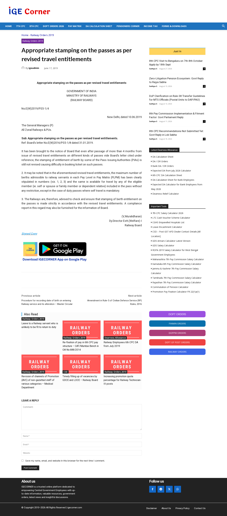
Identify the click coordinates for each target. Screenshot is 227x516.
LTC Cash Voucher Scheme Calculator (171, 217)
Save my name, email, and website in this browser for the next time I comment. (65, 460)
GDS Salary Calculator (163, 245)
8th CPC (34, 26)
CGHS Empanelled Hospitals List (168, 222)
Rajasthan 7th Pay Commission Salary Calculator (176, 282)
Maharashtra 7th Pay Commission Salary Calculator (178, 259)
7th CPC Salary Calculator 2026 (167, 213)
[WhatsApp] (39, 75)
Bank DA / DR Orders (163, 166)
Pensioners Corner (128, 26)
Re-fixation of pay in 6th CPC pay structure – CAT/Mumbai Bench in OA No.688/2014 (81, 346)
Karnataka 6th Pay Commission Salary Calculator (176, 263)
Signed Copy (29, 233)
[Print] (53, 75)
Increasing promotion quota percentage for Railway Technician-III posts (122, 380)
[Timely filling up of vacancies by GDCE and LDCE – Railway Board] (82, 364)
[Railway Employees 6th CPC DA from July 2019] (123, 330)
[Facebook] (24, 75)
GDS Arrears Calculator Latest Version (171, 240)
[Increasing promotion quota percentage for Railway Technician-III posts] (123, 364)
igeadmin (34, 68)
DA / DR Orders (160, 161)
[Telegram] (46, 75)
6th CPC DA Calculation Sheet (167, 175)
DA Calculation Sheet (99, 26)
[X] (32, 75)
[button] (223, 26)
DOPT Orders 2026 (53, 26)
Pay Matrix (74, 26)
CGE (65, 371)
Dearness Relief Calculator (165, 193)
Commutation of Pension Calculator (170, 287)
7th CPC (20, 26)
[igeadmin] (23, 67)
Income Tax (151, 26)
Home (8, 26)
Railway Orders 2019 (42, 35)
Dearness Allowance (115, 337)
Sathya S (153, 68)
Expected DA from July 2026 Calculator (171, 170)
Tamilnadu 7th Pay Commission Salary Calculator (177, 277)
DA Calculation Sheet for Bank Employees (173, 179)
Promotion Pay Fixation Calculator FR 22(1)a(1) (176, 291)
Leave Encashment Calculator (167, 226)
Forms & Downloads (174, 26)
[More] (60, 75)
